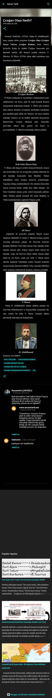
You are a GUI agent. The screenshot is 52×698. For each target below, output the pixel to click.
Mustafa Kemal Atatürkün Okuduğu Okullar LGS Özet (24, 622)
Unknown (16, 440)
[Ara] (48, 4)
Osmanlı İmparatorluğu (13, 363)
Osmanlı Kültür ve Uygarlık (15, 367)
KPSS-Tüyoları (10, 359)
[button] (4, 28)
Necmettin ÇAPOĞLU (22, 390)
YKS (34, 370)
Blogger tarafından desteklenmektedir (27, 694)
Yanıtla (15, 434)
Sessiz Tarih (12, 4)
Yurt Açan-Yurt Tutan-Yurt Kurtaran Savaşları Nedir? (23, 580)
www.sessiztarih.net (29, 407)
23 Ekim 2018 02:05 (28, 440)
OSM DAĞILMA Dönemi (26, 359)
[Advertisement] (26, 519)
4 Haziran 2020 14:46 (27, 410)
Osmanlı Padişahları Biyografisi (17, 370)
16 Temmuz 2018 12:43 (21, 393)
